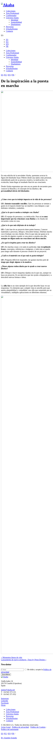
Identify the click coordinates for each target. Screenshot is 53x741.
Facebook (5, 703)
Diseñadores (15, 24)
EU (7, 42)
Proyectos (10, 27)
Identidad (14, 20)
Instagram (5, 698)
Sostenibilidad (16, 22)
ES (7, 40)
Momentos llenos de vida (11, 657)
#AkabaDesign (12, 29)
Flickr (3, 705)
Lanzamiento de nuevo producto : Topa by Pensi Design (23, 660)
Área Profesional (12, 13)
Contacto (9, 31)
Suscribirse (6, 674)
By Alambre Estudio (9, 738)
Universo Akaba (12, 18)
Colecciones (10, 11)
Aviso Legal (5, 727)
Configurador (11, 15)
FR (7, 46)
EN (7, 44)
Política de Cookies (37, 727)
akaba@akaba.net (8, 690)
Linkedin (4, 701)
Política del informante (9, 729)
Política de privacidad (20, 727)
